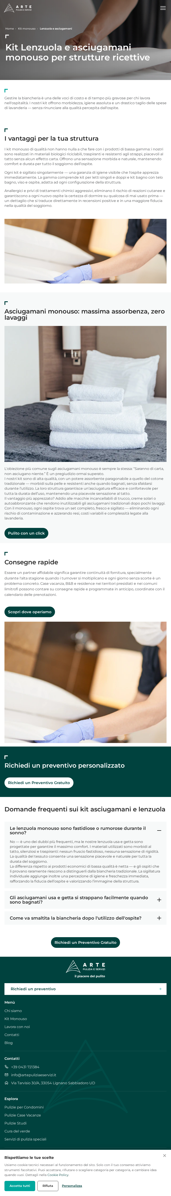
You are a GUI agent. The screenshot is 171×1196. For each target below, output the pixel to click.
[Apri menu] (165, 8)
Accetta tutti (20, 1186)
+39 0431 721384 (25, 1067)
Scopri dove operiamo (29, 612)
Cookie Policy (58, 1175)
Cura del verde (17, 1131)
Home (9, 28)
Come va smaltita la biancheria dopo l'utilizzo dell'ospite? (76, 918)
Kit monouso (27, 28)
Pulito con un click (26, 533)
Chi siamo (13, 1011)
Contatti (11, 1035)
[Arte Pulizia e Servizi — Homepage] (18, 8)
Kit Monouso (15, 1019)
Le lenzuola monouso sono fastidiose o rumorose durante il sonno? (78, 830)
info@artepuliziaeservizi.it (33, 1075)
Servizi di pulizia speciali (25, 1139)
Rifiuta (48, 1186)
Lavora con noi (17, 1027)
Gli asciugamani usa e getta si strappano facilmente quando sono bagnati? (79, 900)
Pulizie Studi (15, 1123)
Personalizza (72, 1186)
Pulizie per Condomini (24, 1107)
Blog (8, 1043)
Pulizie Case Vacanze (22, 1115)
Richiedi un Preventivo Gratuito (39, 783)
